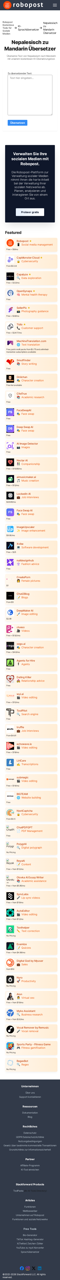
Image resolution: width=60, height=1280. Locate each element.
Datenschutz (30, 1132)
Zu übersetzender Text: (20, 73)
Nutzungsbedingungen (30, 1141)
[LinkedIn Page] (40, 1268)
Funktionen (30, 1206)
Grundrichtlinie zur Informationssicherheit (30, 1149)
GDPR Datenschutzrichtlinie (30, 1137)
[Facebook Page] (22, 1268)
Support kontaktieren (30, 1096)
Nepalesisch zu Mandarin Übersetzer (50, 28)
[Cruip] (23, 5)
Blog (30, 1116)
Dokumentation (30, 1112)
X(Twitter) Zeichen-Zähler (30, 1243)
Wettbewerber (30, 1211)
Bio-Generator (30, 1235)
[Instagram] (28, 1268)
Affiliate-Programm (30, 1165)
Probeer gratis (30, 212)
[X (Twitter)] (34, 1268)
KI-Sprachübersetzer (28, 28)
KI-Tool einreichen (30, 1169)
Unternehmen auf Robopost (30, 1215)
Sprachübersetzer (30, 1251)
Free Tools (30, 1228)
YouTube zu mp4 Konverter (30, 1247)
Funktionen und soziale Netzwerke (30, 1219)
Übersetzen (17, 122)
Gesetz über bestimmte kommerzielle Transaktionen (30, 1145)
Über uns (30, 1092)
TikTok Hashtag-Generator (30, 1239)
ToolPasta (18, 1190)
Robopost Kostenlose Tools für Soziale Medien (8, 28)
